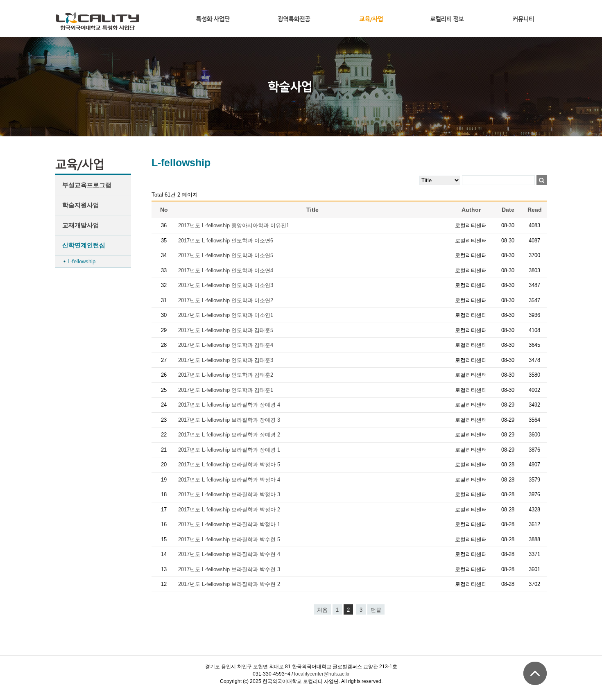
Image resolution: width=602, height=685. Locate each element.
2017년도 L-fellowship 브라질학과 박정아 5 (229, 464)
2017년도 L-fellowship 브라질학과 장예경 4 (229, 405)
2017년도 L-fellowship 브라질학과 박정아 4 (229, 480)
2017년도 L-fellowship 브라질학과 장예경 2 (229, 435)
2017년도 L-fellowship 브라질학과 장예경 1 (229, 450)
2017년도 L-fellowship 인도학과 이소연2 (225, 300)
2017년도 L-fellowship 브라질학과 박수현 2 (229, 584)
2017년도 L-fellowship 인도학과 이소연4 (225, 270)
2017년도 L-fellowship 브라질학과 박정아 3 (229, 494)
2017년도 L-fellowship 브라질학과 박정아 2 (229, 509)
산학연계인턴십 (83, 245)
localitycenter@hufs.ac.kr (322, 674)
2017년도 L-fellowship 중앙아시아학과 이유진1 (233, 225)
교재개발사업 (80, 225)
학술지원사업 (80, 204)
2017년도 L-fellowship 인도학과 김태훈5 (225, 330)
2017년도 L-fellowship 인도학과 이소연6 (225, 240)
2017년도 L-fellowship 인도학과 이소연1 (225, 315)
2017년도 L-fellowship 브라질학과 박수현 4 (229, 554)
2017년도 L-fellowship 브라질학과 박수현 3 (229, 569)
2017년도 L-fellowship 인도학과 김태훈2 (225, 375)
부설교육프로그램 (86, 184)
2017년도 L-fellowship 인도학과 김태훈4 (225, 345)
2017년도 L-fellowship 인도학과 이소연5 (225, 255)
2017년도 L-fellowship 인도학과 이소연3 (225, 285)
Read (534, 209)
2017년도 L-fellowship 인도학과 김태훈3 (225, 360)
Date (508, 209)
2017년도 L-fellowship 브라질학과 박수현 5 (229, 539)
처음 (322, 610)
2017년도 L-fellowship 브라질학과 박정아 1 (229, 524)
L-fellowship (81, 261)
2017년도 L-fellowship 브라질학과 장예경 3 (229, 420)
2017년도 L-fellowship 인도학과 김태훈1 (225, 390)
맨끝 (376, 610)
